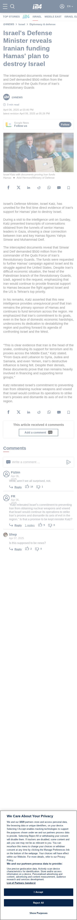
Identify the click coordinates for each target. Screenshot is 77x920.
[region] (38, 865)
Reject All (38, 902)
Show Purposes (38, 913)
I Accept (38, 892)
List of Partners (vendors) (21, 883)
